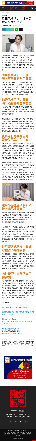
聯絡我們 (18, 435)
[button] (3, 8)
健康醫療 (8, 12)
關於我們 (10, 430)
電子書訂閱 (23, 430)
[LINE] (16, 29)
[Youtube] (26, 421)
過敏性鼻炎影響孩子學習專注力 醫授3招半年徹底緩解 (10, 344)
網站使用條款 (15, 434)
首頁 (3, 12)
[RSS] (15, 421)
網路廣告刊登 (20, 432)
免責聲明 (22, 434)
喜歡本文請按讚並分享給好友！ (12, 329)
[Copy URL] (21, 29)
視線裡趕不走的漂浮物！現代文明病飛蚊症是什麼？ (26, 344)
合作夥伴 (16, 430)
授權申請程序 (7, 434)
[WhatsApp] (12, 29)
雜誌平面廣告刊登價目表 (9, 432)
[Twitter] (8, 29)
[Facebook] (4, 29)
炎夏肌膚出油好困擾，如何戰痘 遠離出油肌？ (16, 307)
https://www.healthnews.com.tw (12, 333)
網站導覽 (29, 434)
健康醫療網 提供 (7, 25)
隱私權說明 (28, 432)
